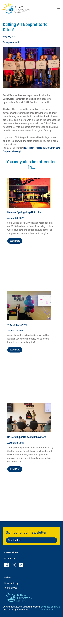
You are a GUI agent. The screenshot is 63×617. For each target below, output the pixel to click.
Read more (15, 240)
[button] (58, 8)
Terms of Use (10, 587)
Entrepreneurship (11, 42)
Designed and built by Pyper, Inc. (50, 608)
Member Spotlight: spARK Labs (24, 212)
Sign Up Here (14, 540)
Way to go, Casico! (17, 324)
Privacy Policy (11, 583)
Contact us (9, 558)
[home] (27, 7)
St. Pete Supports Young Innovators (26, 437)
